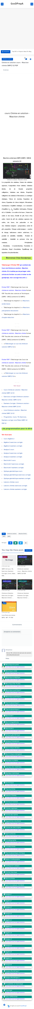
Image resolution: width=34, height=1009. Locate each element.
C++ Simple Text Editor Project (21, 51)
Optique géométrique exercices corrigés (17, 475)
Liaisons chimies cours (11, 482)
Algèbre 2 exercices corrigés (13, 442)
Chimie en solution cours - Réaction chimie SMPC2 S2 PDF (24, 571)
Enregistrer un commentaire (12, 632)
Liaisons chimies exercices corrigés (15, 486)
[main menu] (2, 4)
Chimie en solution (7, 59)
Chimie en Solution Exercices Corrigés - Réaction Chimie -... (8, 596)
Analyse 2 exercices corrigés (13, 453)
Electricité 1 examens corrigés (14, 468)
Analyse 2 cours (9, 450)
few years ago (6, 566)
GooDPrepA (17, 4)
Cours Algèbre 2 (9, 439)
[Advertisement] (17, 27)
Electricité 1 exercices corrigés (14, 464)
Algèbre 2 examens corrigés (13, 446)
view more (28, 550)
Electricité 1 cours (10, 460)
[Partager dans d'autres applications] (26, 542)
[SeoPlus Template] (8, 1006)
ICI (13, 393)
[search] (32, 4)
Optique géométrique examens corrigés (17, 478)
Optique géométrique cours (13, 471)
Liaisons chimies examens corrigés (15, 489)
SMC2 (4, 536)
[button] (10, 542)
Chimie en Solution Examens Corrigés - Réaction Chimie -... (23, 596)
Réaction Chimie (23, 533)
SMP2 (9, 536)
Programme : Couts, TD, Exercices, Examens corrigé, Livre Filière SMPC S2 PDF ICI (14, 420)
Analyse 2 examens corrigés (13, 457)
